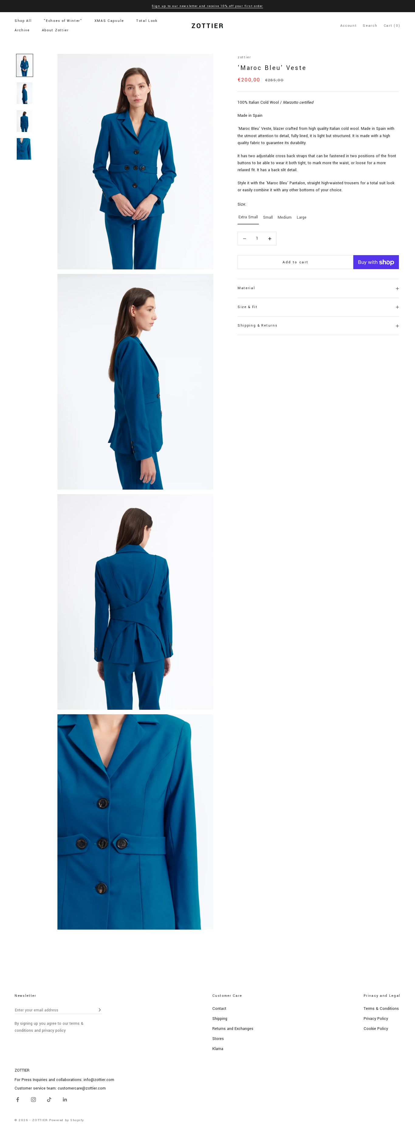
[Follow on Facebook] (18, 1100)
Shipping (219, 1018)
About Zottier (55, 30)
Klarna (217, 1049)
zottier (244, 57)
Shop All (23, 21)
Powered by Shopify (66, 1120)
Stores (218, 1038)
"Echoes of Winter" (63, 21)
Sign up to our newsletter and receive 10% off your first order (207, 6)
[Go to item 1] (24, 65)
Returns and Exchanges (232, 1028)
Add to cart (296, 262)
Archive (22, 30)
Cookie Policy (376, 1028)
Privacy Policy (376, 1018)
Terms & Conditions (381, 1008)
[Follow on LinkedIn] (65, 1100)
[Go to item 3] (24, 121)
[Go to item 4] (24, 149)
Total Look (147, 21)
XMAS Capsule (109, 21)
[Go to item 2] (24, 93)
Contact (219, 1008)
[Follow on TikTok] (49, 1100)
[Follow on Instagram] (33, 1100)
